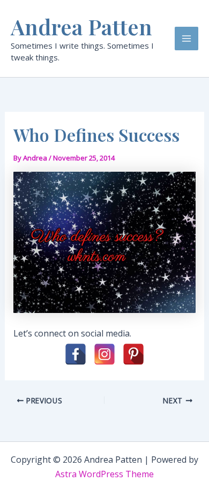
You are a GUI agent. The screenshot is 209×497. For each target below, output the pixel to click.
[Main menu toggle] (186, 38)
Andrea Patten (81, 26)
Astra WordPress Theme (104, 474)
